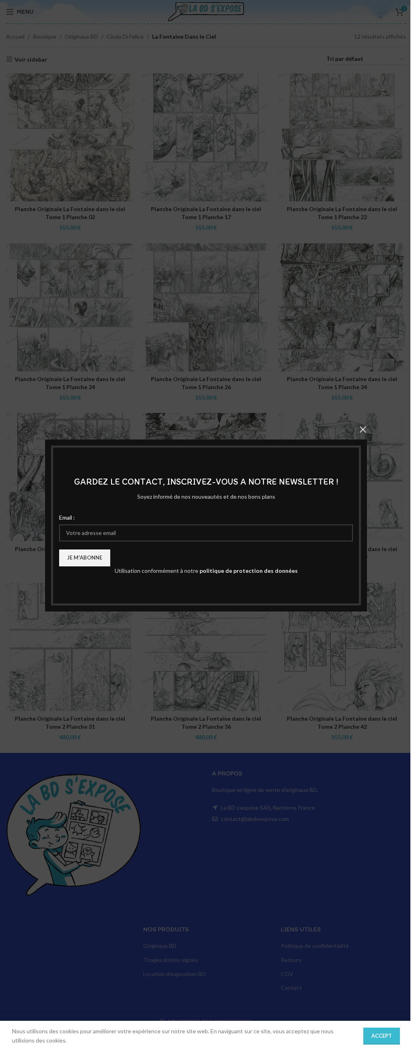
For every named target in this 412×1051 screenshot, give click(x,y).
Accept (381, 1035)
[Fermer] (363, 429)
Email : (67, 517)
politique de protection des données (249, 570)
